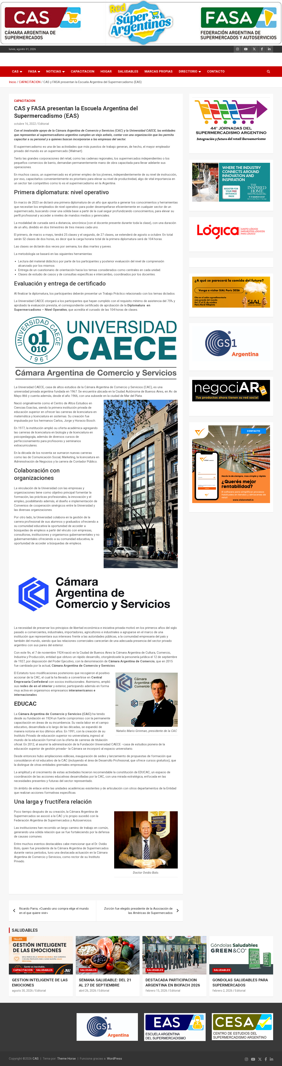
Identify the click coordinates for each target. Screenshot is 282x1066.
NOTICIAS (53, 71)
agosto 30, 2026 (22, 990)
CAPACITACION (82, 71)
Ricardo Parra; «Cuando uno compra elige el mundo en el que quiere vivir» (54, 911)
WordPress (114, 1058)
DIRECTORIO (188, 71)
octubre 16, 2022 (25, 123)
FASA (32, 71)
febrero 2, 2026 (222, 990)
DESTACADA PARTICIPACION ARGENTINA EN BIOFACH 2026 (173, 982)
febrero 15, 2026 (156, 990)
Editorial (43, 123)
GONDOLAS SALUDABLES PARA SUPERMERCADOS (240, 982)
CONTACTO (216, 71)
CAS (15, 71)
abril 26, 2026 (87, 990)
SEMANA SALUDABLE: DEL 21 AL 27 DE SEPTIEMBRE (105, 982)
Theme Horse (66, 1058)
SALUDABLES (128, 71)
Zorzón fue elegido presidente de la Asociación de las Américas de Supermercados (138, 911)
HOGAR (106, 71)
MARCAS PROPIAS (159, 71)
